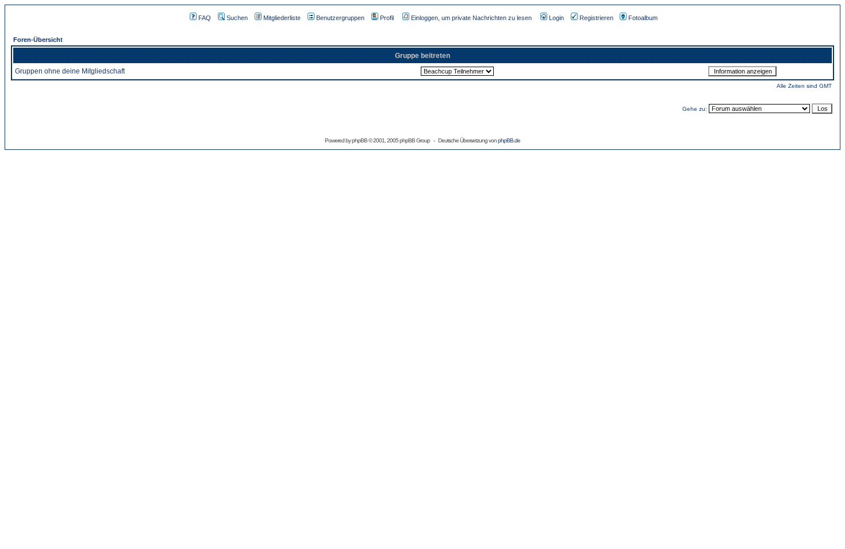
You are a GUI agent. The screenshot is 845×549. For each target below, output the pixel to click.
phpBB (359, 140)
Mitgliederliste (282, 17)
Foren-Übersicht (38, 39)
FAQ (204, 17)
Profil (387, 17)
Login (556, 17)
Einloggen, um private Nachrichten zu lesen (471, 17)
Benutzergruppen (340, 17)
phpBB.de (509, 140)
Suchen (237, 17)
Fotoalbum (643, 17)
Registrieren (596, 17)
